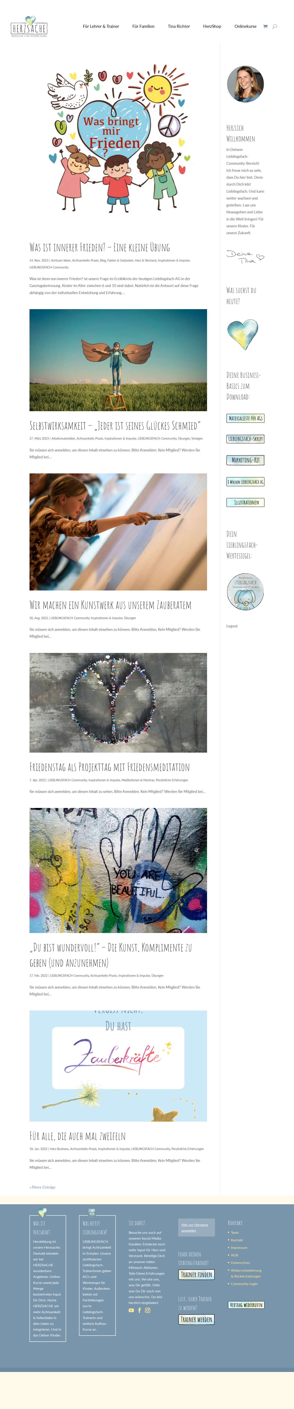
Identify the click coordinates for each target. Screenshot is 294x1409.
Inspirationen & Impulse (174, 260)
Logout (232, 626)
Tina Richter (179, 26)
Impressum (239, 1247)
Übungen (184, 438)
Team (235, 1232)
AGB (234, 1255)
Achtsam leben (61, 260)
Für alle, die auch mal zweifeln (77, 1135)
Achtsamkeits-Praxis (85, 260)
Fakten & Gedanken (120, 260)
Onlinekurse (246, 26)
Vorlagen (197, 438)
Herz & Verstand (145, 260)
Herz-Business (59, 1149)
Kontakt (237, 1240)
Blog (103, 260)
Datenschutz (240, 1262)
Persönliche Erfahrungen (172, 780)
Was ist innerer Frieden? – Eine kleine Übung (99, 247)
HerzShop (212, 26)
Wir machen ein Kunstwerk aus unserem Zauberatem (110, 604)
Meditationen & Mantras (138, 780)
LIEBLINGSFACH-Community (48, 267)
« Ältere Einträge (42, 1187)
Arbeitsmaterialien (63, 438)
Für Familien (143, 26)
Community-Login (244, 1284)
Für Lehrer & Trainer (101, 26)
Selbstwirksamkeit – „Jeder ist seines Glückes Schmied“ (115, 425)
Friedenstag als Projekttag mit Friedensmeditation (109, 766)
